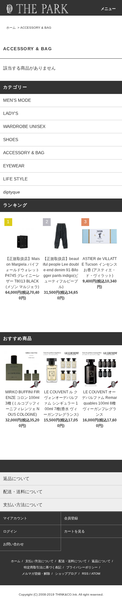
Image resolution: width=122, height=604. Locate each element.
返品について (101, 561)
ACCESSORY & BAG (35, 27)
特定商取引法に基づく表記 (42, 567)
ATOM (95, 573)
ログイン (10, 531)
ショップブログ (66, 573)
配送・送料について (72, 561)
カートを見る (74, 531)
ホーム (11, 27)
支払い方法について (39, 561)
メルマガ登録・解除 (36, 573)
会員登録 (71, 518)
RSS (85, 573)
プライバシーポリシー (82, 567)
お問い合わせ (13, 544)
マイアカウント (15, 518)
